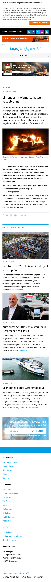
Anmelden (37, 431)
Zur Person (7, 497)
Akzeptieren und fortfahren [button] (39, 22)
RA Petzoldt (7, 513)
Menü (24, 55)
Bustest (5, 505)
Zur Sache (6, 501)
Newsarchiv (7, 470)
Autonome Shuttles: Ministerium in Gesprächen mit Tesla (24, 329)
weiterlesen (18, 289)
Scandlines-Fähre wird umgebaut (23, 388)
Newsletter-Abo (9, 540)
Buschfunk (6, 489)
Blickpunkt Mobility (10, 462)
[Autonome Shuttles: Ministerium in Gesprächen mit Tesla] (25, 306)
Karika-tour (7, 509)
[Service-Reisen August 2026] (25, 69)
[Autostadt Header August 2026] (25, 39)
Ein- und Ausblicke (10, 493)
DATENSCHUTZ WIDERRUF (37, 435)
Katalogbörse (8, 466)
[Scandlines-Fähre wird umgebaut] (25, 367)
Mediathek (6, 520)
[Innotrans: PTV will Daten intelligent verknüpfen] (25, 245)
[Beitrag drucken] (15, 215)
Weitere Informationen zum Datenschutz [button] (16, 20)
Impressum (7, 573)
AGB (27, 573)
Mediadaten (7, 532)
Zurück (22, 215)
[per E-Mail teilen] (11, 215)
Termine (5, 478)
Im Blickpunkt (8, 517)
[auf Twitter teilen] (7, 215)
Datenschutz (19, 573)
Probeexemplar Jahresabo (13, 536)
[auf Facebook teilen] (3, 215)
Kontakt (5, 474)
